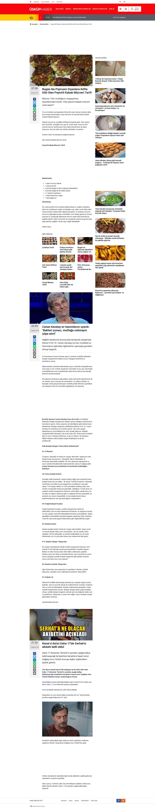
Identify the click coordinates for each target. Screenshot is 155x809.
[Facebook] (34, 99)
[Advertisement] (77, 38)
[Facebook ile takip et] (118, 800)
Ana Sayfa (60, 9)
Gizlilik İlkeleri (85, 800)
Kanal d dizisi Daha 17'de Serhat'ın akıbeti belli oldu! (69, 17)
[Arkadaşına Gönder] (34, 112)
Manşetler (36, 2)
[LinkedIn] (34, 105)
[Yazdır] (34, 115)
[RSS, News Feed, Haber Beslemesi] (123, 800)
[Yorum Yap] (34, 119)
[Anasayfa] (31, 2)
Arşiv (53, 2)
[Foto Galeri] (124, 2)
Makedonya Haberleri (82, 9)
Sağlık (111, 9)
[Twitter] (34, 102)
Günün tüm (119, 17)
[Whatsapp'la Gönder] (34, 109)
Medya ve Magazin (100, 9)
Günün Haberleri (45, 2)
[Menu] (120, 9)
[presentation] (36, 17)
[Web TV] (120, 2)
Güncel (68, 9)
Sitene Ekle (59, 2)
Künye (70, 800)
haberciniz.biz (47, 366)
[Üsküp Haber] (41, 9)
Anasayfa (64, 800)
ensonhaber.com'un (49, 682)
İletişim (77, 800)
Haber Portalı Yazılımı (39, 806)
